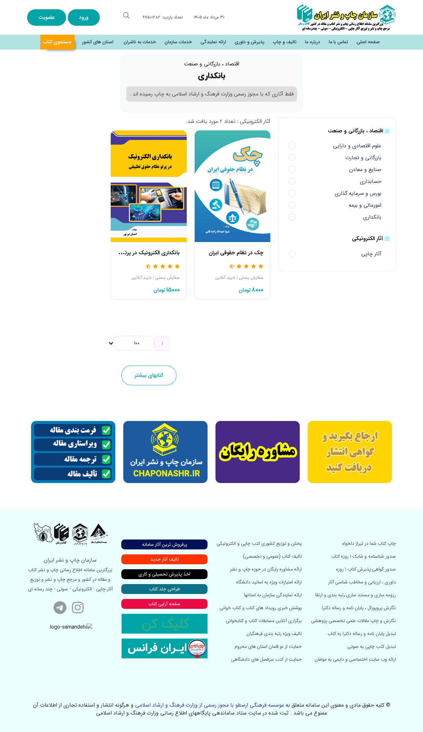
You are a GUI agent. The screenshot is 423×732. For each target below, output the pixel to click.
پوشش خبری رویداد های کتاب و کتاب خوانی (260, 607)
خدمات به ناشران (140, 42)
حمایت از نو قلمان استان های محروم (268, 646)
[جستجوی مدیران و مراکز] (126, 15)
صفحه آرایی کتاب (164, 604)
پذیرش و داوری (249, 42)
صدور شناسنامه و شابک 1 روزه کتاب (363, 556)
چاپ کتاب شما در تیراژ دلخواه (369, 543)
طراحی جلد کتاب (164, 589)
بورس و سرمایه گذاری (358, 193)
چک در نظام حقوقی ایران (236, 253)
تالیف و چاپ (284, 42)
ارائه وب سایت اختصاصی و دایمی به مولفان (355, 659)
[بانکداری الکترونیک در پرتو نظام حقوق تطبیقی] (148, 186)
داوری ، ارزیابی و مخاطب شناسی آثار (362, 582)
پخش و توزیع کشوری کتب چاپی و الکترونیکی (259, 543)
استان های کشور (97, 42)
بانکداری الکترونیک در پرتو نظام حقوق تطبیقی (130, 253)
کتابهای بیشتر (149, 375)
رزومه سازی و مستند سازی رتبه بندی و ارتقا (355, 595)
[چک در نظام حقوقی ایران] (232, 186)
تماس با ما (338, 42)
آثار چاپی (371, 254)
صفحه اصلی (368, 42)
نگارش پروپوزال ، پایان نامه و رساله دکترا (359, 607)
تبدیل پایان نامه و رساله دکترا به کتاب (361, 633)
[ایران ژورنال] (350, 452)
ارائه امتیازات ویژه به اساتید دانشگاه (269, 582)
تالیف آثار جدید (164, 559)
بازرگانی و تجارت (363, 158)
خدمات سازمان (178, 42)
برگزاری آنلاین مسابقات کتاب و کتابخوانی (264, 620)
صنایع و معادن (365, 169)
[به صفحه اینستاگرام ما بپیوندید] (77, 607)
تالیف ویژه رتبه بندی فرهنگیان (274, 633)
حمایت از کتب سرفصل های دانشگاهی (266, 659)
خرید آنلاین (225, 277)
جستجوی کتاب (57, 42)
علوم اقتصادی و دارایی (357, 146)
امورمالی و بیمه (365, 205)
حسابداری (370, 181)
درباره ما (312, 42)
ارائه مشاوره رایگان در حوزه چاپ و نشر (266, 569)
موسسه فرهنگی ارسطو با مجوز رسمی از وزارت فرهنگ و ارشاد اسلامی (209, 705)
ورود (84, 17)
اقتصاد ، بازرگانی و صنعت (211, 64)
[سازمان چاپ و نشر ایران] (257, 452)
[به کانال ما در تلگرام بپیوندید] (60, 607)
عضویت (46, 17)
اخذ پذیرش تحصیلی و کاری (164, 574)
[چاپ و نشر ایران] (346, 17)
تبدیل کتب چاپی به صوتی (371, 646)
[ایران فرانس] (165, 648)
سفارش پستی (251, 277)
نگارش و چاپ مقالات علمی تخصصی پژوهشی (353, 620)
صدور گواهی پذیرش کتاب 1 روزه (366, 569)
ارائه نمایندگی (213, 42)
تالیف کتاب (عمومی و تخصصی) (272, 556)
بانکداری (372, 217)
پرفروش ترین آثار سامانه (164, 544)
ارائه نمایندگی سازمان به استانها (273, 595)
